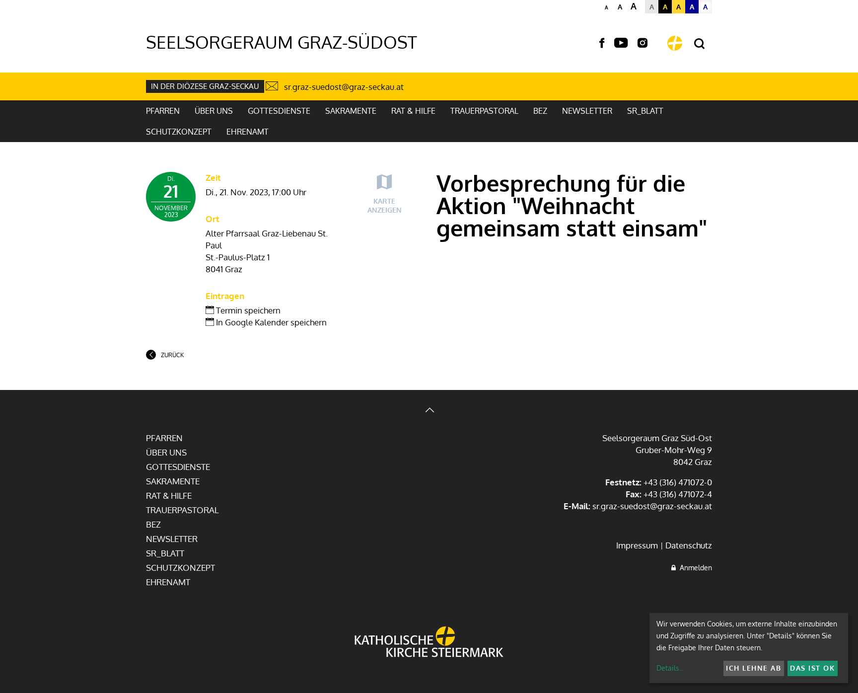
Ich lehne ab (753, 668)
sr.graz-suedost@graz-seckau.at (344, 86)
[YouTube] (621, 43)
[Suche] (699, 44)
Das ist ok (812, 668)
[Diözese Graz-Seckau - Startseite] (674, 43)
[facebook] (601, 43)
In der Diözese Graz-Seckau (205, 86)
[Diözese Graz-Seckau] (429, 642)
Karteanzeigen (384, 205)
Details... (670, 668)
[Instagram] (642, 43)
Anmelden (694, 567)
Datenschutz (688, 545)
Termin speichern (247, 310)
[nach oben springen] (429, 411)
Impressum (637, 545)
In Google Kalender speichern (270, 322)
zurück (172, 355)
